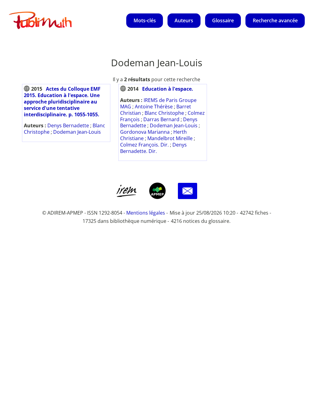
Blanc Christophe (164, 113)
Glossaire (223, 20)
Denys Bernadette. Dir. (153, 147)
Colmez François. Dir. (144, 144)
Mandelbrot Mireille (170, 138)
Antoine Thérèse (154, 106)
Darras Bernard (161, 119)
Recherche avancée (275, 20)
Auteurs (184, 20)
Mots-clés (145, 20)
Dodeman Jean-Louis (77, 132)
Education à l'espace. (167, 88)
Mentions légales (145, 212)
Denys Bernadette (68, 125)
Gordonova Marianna (145, 132)
